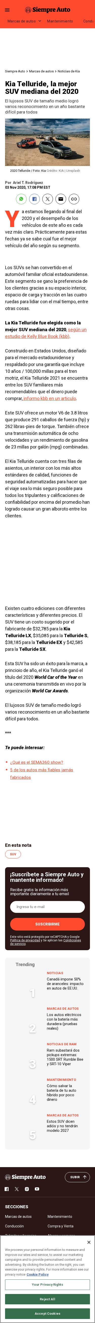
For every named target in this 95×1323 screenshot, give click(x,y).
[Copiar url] (74, 199)
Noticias (55, 973)
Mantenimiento (60, 21)
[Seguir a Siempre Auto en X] (17, 1189)
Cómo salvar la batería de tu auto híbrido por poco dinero (61, 1093)
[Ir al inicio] (25, 1177)
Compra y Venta (60, 1226)
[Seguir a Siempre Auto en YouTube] (37, 1189)
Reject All (47, 1299)
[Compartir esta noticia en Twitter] (47, 199)
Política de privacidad (25, 940)
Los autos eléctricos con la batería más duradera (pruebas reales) (64, 1021)
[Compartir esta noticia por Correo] (60, 199)
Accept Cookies (47, 1313)
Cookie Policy (38, 1274)
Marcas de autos (22, 21)
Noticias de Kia (69, 71)
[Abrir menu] (7, 10)
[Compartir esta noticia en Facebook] (34, 199)
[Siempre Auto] (47, 9)
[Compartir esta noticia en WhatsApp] (21, 199)
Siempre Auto (15, 71)
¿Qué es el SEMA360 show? (36, 762)
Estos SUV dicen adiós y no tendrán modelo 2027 (62, 1126)
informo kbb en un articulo (49, 398)
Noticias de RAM (62, 1044)
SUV (13, 854)
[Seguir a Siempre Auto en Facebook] (7, 1189)
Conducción (14, 1226)
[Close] (88, 1242)
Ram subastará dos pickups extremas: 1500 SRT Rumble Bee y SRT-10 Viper (65, 1057)
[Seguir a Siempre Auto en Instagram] (27, 1189)
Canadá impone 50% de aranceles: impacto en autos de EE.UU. (65, 984)
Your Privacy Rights (47, 1284)
